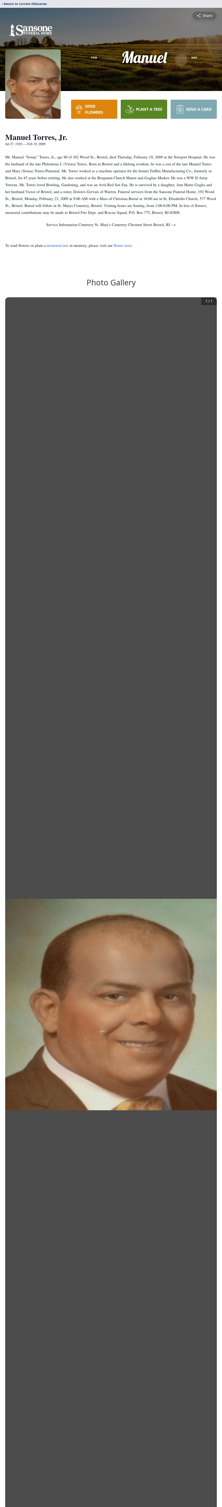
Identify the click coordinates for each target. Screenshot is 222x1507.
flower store (123, 245)
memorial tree (58, 245)
